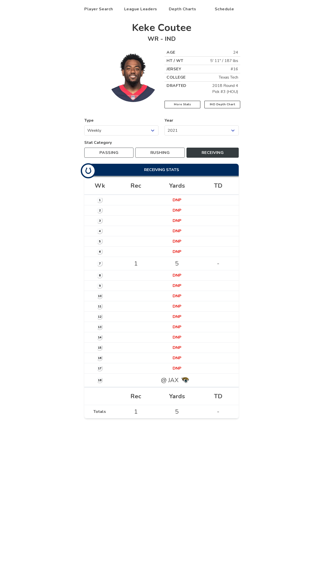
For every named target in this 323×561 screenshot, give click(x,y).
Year (169, 120)
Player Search (98, 9)
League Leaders (140, 9)
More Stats (182, 104)
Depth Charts (182, 9)
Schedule (224, 9)
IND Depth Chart (222, 104)
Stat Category (98, 142)
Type (89, 120)
